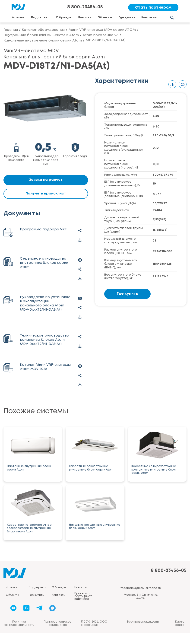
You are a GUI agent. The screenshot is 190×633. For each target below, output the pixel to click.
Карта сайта (179, 623)
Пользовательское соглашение (57, 623)
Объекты (105, 17)
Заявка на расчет (46, 179)
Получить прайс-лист (45, 193)
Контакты (149, 17)
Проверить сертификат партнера (83, 596)
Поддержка (40, 17)
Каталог (18, 17)
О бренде (63, 17)
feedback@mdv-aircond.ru (140, 588)
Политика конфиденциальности (19, 623)
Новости (84, 17)
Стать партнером (153, 7)
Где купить (126, 17)
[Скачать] (79, 240)
